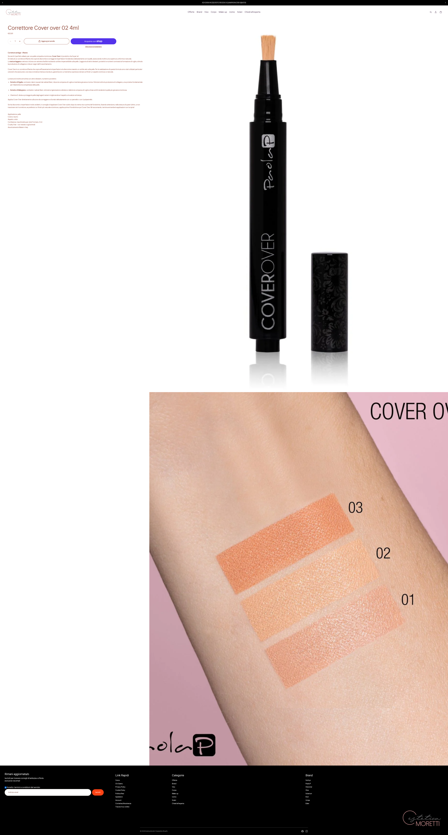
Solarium (309, 794)
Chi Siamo (119, 784)
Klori (307, 797)
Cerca (117, 780)
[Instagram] (306, 831)
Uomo (174, 797)
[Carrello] (440, 12)
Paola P (308, 784)
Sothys (308, 780)
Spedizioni (119, 797)
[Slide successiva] (445, 2)
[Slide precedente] (2, 2)
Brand (174, 784)
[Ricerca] (430, 12)
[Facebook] (302, 831)
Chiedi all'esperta (178, 803)
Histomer (309, 787)
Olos (307, 790)
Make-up (175, 794)
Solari (174, 800)
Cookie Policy (120, 790)
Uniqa (308, 800)
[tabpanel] (76, 102)
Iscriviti (97, 792)
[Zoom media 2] (298, 579)
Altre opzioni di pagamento (93, 47)
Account (118, 800)
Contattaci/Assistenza (123, 803)
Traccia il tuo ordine (122, 807)
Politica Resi (119, 794)
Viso (173, 787)
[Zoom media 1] (298, 205)
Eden (307, 803)
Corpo (174, 790)
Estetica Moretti (150, 831)
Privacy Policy (120, 787)
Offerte (174, 780)
